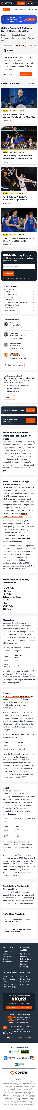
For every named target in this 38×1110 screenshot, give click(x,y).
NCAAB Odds (25, 74)
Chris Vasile (14, 323)
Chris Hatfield (15, 353)
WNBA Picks (8, 606)
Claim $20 (31, 19)
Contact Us (7, 951)
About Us (8, 947)
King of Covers (26, 979)
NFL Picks (7, 591)
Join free (21, 3)
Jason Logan (14, 333)
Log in (29, 3)
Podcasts (24, 961)
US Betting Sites (9, 976)
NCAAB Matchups (10, 289)
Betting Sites (10, 972)
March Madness (9, 310)
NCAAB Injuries (9, 308)
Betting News (25, 959)
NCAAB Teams (9, 297)
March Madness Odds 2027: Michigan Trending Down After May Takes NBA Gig (19, 115)
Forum (11, 1033)
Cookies (27, 1031)
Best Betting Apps (10, 987)
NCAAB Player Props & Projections (15, 302)
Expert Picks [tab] (20, 45)
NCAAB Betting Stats (11, 294)
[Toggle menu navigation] (35, 3)
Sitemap (6, 1033)
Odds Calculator (9, 869)
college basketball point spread (17, 696)
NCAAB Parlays (9, 588)
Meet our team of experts (14, 365)
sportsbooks (13, 797)
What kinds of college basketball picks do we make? (18, 930)
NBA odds (11, 814)
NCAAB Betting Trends (11, 305)
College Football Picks (12, 597)
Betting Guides (24, 948)
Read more (33, 84)
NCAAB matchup (10, 496)
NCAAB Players (9, 300)
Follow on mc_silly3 (16, 328)
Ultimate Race (25, 982)
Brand (5, 959)
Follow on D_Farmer (17, 348)
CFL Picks (7, 609)
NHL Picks (7, 594)
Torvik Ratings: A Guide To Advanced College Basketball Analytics (16, 198)
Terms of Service (18, 1031)
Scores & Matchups (19, 9)
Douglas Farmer (15, 343)
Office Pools (25, 984)
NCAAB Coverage (10, 74)
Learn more (9, 397)
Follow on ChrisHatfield (18, 358)
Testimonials (8, 961)
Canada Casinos (9, 984)
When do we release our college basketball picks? (17, 920)
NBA (5, 603)
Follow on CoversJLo (17, 338)
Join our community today (19, 1007)
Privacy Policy (26, 278)
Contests (25, 972)
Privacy (9, 1031)
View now (31, 410)
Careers (6, 954)
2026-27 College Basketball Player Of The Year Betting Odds (19, 239)
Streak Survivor (26, 976)
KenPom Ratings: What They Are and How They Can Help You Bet (17, 157)
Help (4, 1031)
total (8, 468)
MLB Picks (7, 600)
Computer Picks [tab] (8, 45)
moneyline (23, 465)
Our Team (7, 956)
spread (31, 465)
